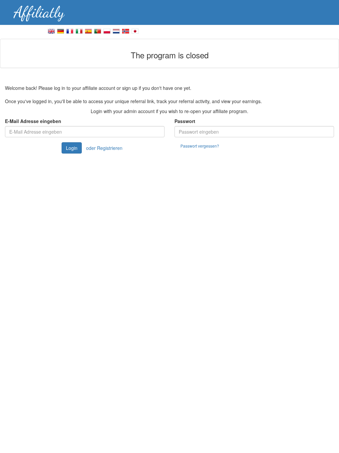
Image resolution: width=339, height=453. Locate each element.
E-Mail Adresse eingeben (33, 121)
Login (71, 148)
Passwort (184, 121)
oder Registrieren (104, 148)
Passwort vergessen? (199, 146)
